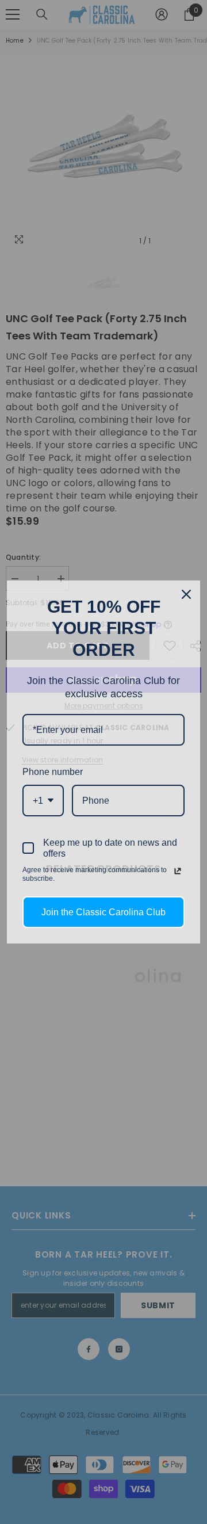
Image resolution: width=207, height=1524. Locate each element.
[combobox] (43, 800)
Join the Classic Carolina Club (103, 912)
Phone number (52, 772)
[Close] (186, 594)
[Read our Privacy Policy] (178, 871)
